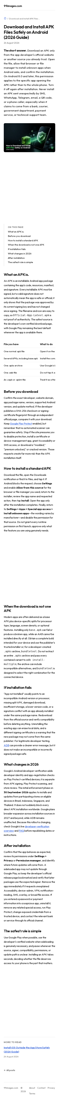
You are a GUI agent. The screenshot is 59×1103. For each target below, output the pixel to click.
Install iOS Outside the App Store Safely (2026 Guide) (27, 1049)
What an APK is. (16, 231)
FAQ (21, 830)
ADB (6, 745)
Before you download (19, 236)
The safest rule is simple (20, 262)
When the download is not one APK (26, 244)
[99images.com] (5, 18)
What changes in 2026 (19, 253)
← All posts (9, 1070)
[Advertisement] (29, 188)
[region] (29, 362)
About (32, 1087)
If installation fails (17, 249)
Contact (41, 1087)
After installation (16, 257)
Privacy (51, 1087)
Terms (32, 1093)
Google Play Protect (21, 423)
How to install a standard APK (23, 240)
